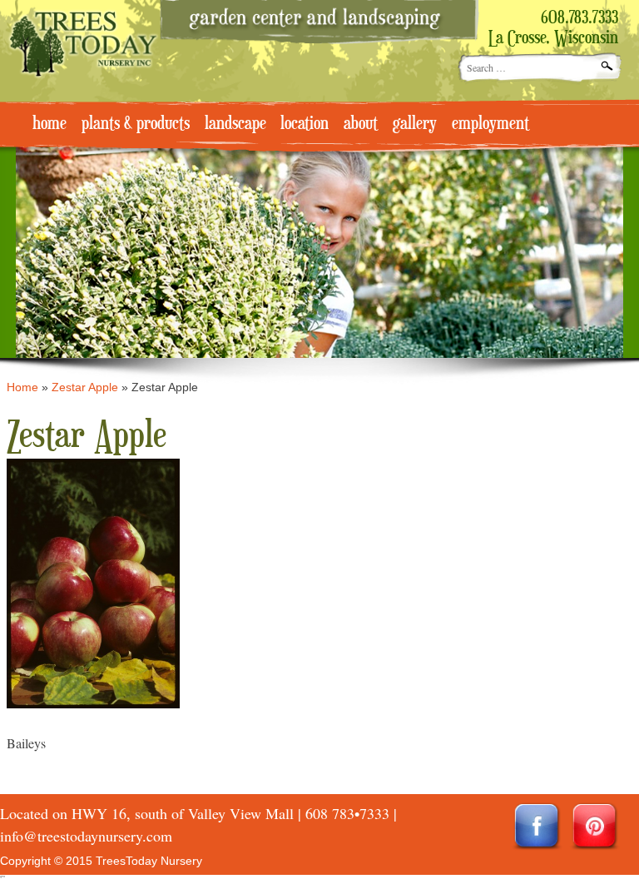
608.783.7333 (579, 18)
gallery (415, 124)
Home (22, 387)
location (304, 124)
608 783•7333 (347, 813)
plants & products (136, 124)
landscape (235, 124)
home (49, 124)
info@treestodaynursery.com (86, 836)
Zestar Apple (85, 387)
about (361, 124)
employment (490, 124)
